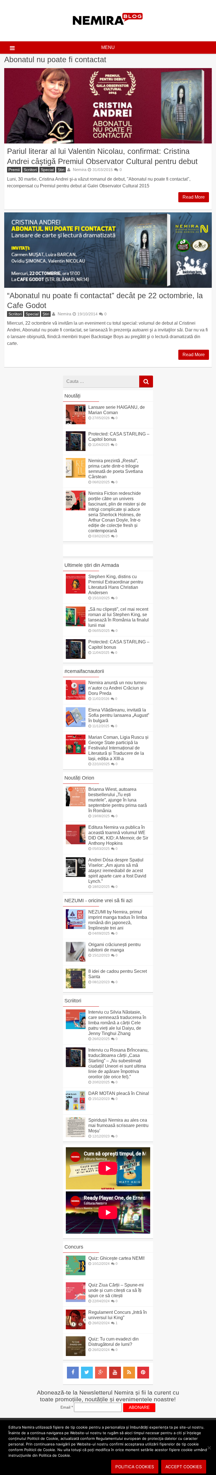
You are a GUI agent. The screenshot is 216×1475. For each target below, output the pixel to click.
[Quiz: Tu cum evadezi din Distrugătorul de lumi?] (76, 1354)
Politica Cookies (134, 1466)
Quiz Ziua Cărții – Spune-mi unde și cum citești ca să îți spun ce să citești (116, 1290)
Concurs (73, 1247)
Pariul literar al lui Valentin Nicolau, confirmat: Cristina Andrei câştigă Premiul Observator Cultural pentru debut (102, 156)
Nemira (79, 169)
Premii (14, 169)
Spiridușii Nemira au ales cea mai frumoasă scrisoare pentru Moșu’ (118, 1125)
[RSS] (129, 1373)
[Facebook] (73, 1373)
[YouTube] (115, 1373)
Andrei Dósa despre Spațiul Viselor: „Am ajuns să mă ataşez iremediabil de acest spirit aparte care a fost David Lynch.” (117, 870)
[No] (209, 1448)
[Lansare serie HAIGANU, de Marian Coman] (76, 422)
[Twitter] (87, 1373)
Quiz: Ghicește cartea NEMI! (116, 1258)
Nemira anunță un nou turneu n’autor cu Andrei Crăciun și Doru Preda (117, 688)
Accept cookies (183, 1466)
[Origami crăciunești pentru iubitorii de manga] (76, 960)
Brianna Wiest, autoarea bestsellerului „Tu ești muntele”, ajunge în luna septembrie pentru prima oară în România (117, 800)
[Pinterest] (143, 1373)
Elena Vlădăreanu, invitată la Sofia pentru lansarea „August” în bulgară (118, 715)
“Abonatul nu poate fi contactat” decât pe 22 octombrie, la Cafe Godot (105, 300)
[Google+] (101, 1373)
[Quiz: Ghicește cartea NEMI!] (76, 1273)
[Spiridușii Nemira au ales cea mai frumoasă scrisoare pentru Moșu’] (76, 1135)
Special (47, 169)
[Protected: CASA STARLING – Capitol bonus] (76, 449)
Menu (108, 47)
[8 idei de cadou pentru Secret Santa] (76, 986)
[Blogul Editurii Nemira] (108, 30)
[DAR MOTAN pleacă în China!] (76, 1108)
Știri (61, 169)
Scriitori (30, 169)
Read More (194, 197)
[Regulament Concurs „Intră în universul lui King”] (76, 1327)
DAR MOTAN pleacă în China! (118, 1093)
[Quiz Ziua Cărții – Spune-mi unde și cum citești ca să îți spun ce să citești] (76, 1300)
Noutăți (72, 396)
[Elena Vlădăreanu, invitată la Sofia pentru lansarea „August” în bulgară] (76, 725)
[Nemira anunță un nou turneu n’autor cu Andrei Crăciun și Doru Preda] (76, 698)
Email (66, 1407)
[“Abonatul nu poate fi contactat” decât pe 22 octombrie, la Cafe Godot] (108, 250)
